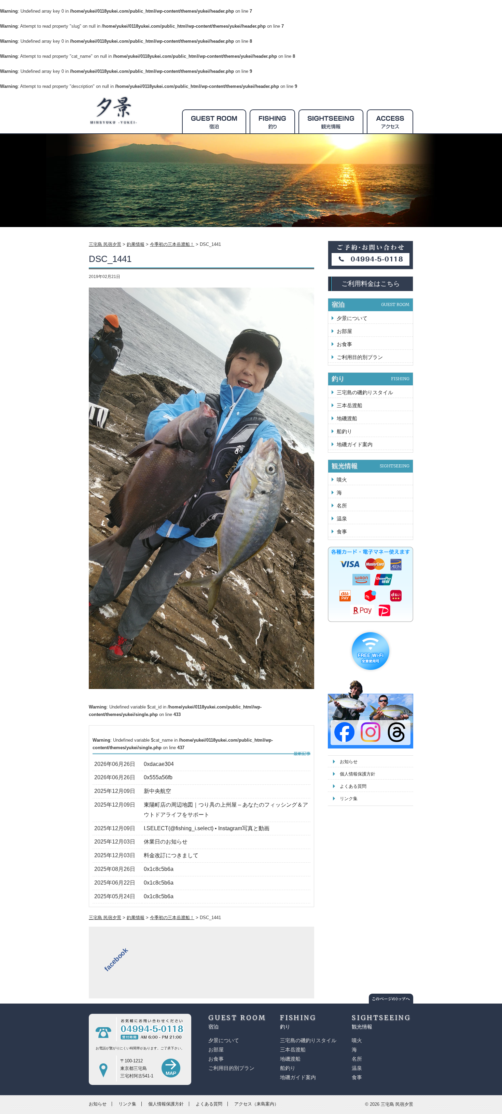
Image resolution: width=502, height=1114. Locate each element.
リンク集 (349, 798)
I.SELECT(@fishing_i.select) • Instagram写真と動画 (206, 828)
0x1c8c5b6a (158, 869)
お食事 (344, 344)
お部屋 (344, 331)
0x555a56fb (158, 777)
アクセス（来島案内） (256, 1103)
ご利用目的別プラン (360, 357)
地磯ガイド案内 (355, 444)
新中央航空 (157, 791)
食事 (342, 531)
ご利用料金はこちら (370, 283)
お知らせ (349, 761)
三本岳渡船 (349, 405)
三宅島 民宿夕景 (397, 1104)
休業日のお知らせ (165, 842)
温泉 (342, 518)
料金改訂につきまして (171, 855)
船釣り (344, 431)
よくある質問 (353, 786)
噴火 (342, 479)
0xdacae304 (159, 764)
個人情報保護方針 (357, 774)
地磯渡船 (347, 418)
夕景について (352, 318)
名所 (342, 505)
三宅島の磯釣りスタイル (365, 392)
